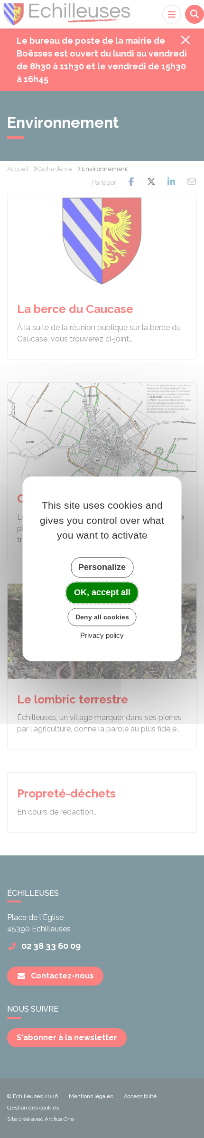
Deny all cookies (102, 617)
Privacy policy (102, 636)
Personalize (102, 567)
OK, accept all (102, 592)
